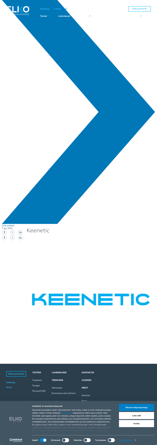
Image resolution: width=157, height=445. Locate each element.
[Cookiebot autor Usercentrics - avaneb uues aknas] (16, 440)
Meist (135, 16)
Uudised (103, 16)
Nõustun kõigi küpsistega (136, 407)
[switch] (65, 440)
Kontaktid (120, 16)
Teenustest (57, 388)
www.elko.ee (66, 413)
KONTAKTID (88, 372)
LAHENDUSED (59, 372)
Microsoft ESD (39, 391)
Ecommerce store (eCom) (64, 393)
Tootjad (35, 385)
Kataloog (44, 9)
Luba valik (136, 415)
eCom (58, 9)
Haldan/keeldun (126, 440)
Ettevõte (86, 395)
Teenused (82, 16)
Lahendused (64, 16)
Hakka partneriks (139, 9)
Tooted (43, 16)
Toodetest (37, 380)
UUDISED (86, 380)
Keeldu (137, 424)
